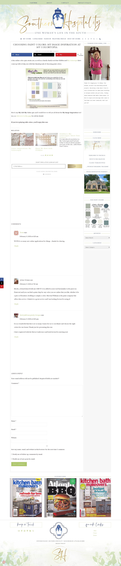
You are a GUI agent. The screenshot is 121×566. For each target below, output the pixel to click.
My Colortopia (72, 60)
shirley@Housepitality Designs (30, 315)
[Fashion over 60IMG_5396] (97, 81)
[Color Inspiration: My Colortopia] (22, 139)
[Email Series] (97, 152)
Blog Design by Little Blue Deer (74, 541)
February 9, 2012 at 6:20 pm (29, 319)
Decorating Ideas (51, 171)
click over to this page (23, 116)
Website (13, 438)
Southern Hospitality (34, 21)
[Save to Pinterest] (2, 286)
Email (13, 429)
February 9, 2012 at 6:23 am (29, 236)
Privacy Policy (60, 543)
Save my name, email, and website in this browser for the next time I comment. (38, 449)
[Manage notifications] (3, 562)
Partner (95, 535)
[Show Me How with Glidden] (46, 139)
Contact (95, 533)
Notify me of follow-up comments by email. (28, 454)
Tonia (22, 232)
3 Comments (55, 51)
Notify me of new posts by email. (24, 459)
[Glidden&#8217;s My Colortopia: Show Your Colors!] (72, 140)
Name (13, 421)
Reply (16, 246)
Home (95, 530)
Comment (15, 383)
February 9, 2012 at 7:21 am (29, 284)
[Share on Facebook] (2, 279)
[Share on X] (2, 283)
